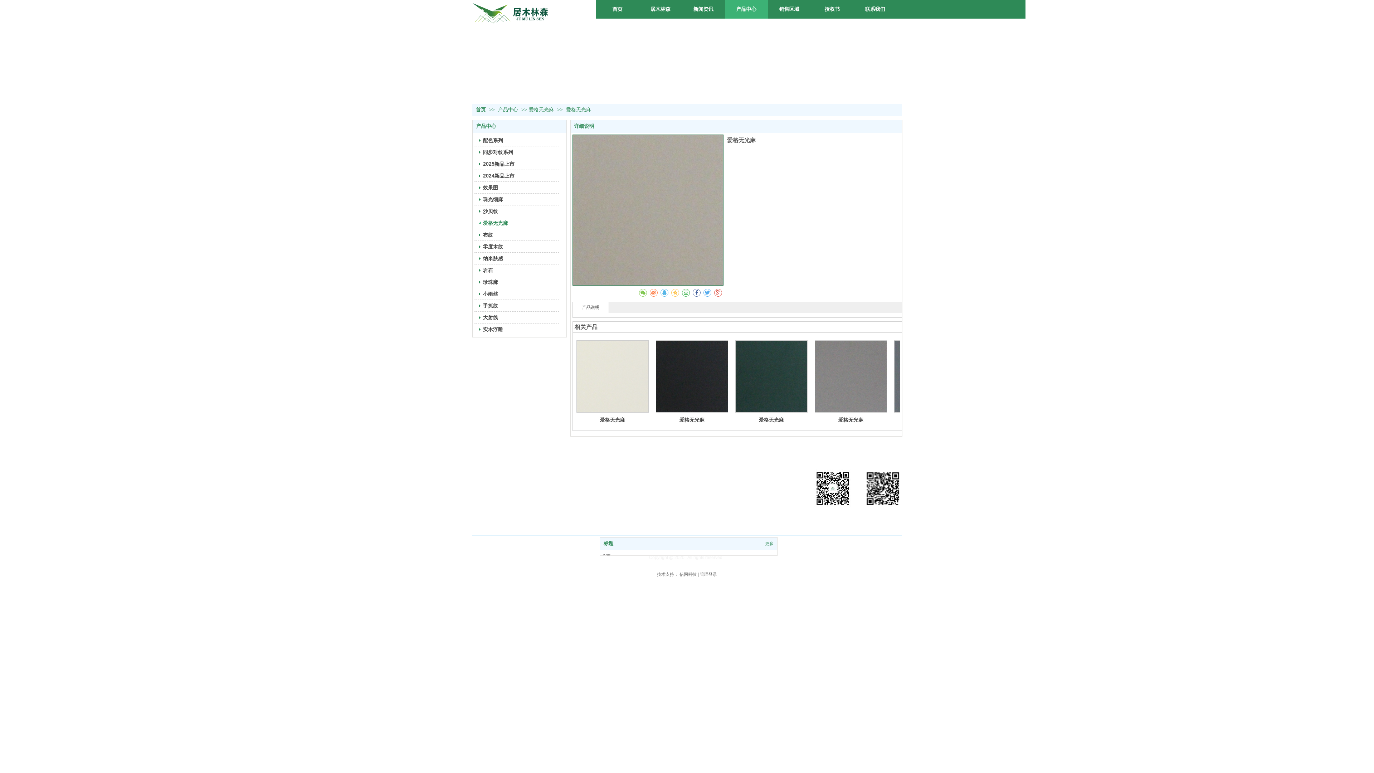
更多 (769, 543)
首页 (481, 109)
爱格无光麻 (541, 109)
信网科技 (688, 574)
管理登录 (708, 574)
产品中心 (509, 109)
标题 (609, 543)
